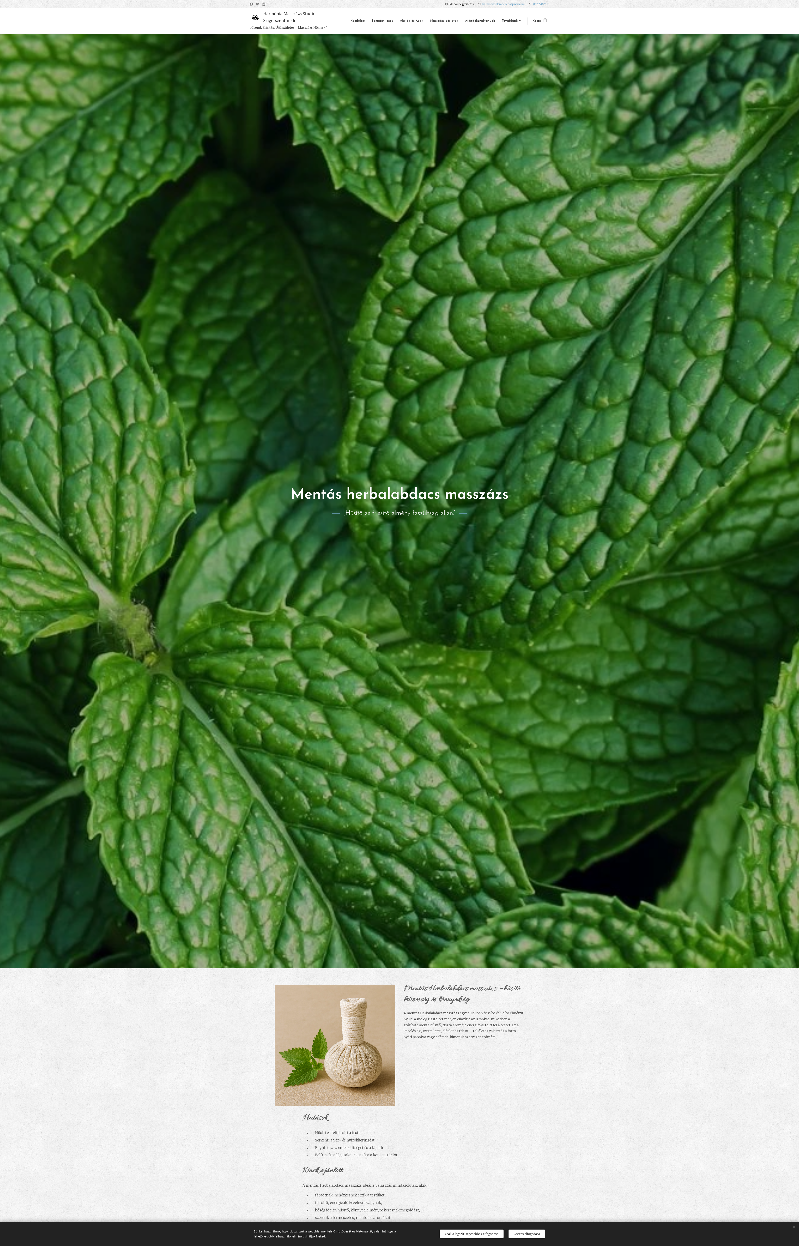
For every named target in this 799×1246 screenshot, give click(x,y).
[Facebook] (251, 4)
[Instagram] (263, 4)
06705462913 (541, 4)
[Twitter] (257, 4)
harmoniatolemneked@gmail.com (503, 4)
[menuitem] (358, 21)
